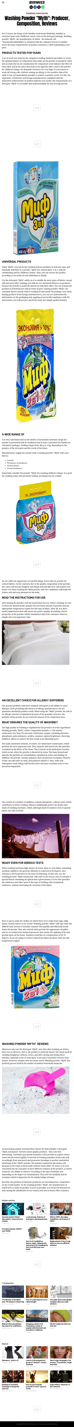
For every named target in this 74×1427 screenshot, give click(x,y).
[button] (3, 2)
